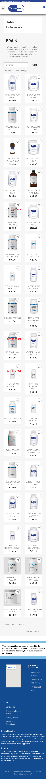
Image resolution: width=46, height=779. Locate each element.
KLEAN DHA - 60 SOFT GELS (33, 578)
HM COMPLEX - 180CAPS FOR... (34, 547)
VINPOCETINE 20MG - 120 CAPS (34, 610)
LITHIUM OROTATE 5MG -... (12, 96)
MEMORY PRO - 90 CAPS (12, 191)
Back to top (33, 631)
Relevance (16, 64)
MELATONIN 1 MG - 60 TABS (12, 353)
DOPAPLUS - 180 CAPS (33, 96)
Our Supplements (14, 27)
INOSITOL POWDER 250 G (33, 160)
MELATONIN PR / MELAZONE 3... (12, 385)
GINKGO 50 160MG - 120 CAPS (34, 483)
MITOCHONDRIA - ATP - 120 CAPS (34, 451)
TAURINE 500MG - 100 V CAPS (12, 223)
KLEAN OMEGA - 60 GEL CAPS (12, 578)
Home (10, 22)
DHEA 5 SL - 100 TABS (12, 318)
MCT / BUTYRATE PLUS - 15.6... (33, 191)
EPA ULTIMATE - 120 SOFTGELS (33, 515)
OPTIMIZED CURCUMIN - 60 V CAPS (34, 386)
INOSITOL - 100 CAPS (12, 418)
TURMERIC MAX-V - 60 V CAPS (12, 287)
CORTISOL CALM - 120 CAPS (34, 128)
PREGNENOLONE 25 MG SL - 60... (12, 483)
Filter (34, 65)
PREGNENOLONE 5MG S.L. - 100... (12, 128)
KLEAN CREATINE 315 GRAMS (12, 610)
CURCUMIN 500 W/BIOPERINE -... (33, 287)
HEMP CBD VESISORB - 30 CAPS (12, 547)
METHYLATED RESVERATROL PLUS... (33, 320)
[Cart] (43, 8)
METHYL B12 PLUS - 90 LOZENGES (33, 255)
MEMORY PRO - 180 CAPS (33, 223)
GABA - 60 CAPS (12, 450)
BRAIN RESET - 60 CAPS (12, 515)
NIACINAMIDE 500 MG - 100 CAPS (12, 255)
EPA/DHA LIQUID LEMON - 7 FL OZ (12, 160)
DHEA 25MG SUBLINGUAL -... (33, 419)
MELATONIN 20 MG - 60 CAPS (34, 353)
